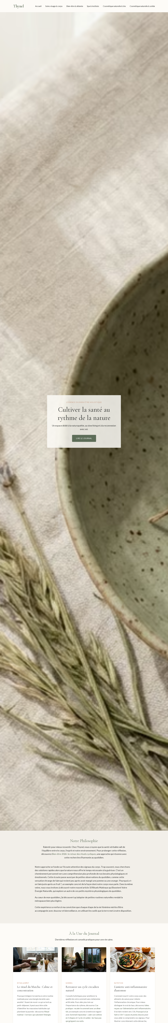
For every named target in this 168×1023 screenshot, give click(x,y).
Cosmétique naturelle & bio (114, 6)
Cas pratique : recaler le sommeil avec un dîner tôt (83, 1008)
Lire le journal (84, 438)
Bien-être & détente (74, 6)
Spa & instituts (93, 6)
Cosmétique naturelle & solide (142, 6)
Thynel (18, 6)
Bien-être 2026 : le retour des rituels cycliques (74, 854)
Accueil (38, 6)
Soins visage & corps (53, 6)
